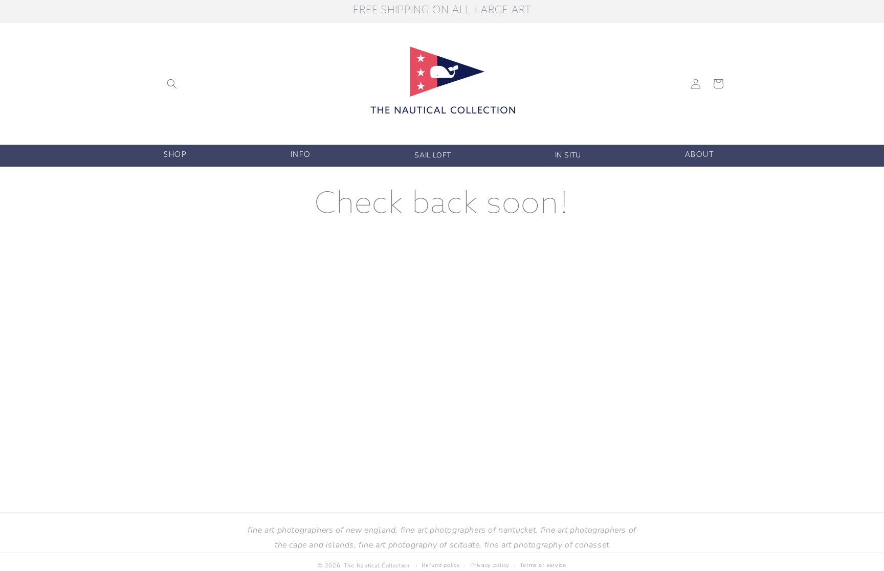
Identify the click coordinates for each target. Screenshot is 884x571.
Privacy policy (490, 565)
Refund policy (441, 565)
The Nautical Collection (377, 565)
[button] (172, 84)
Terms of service (543, 565)
